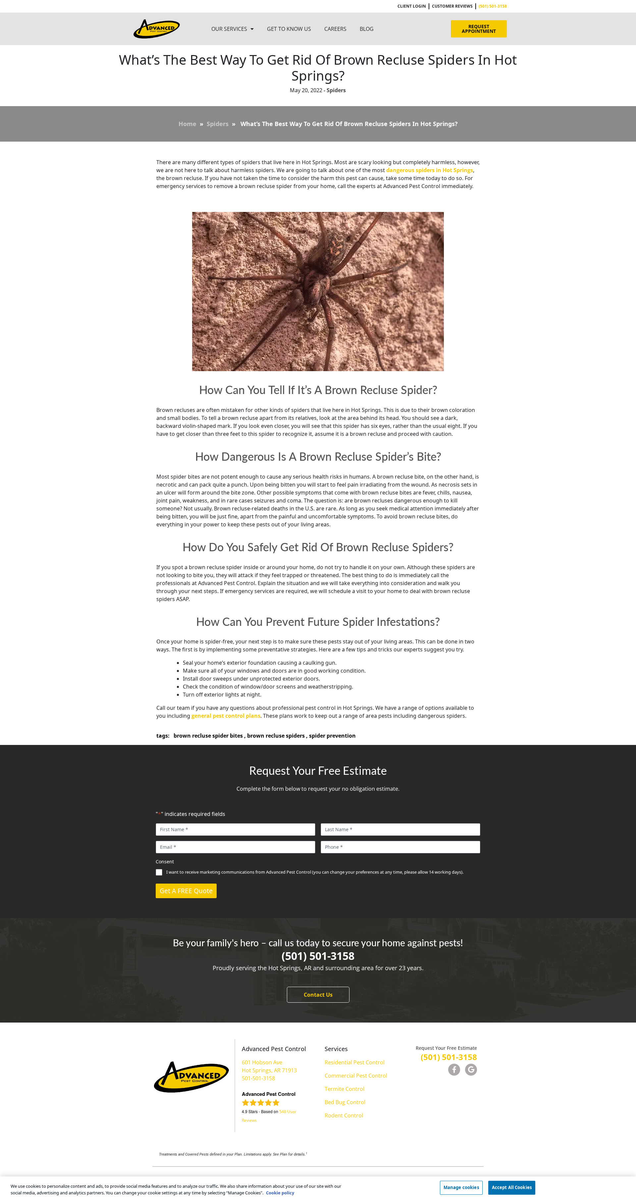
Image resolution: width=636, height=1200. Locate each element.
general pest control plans (225, 715)
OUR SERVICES (229, 29)
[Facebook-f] (454, 1070)
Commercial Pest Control (356, 1075)
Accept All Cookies (512, 1187)
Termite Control (344, 1089)
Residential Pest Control (355, 1062)
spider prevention (332, 735)
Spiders (218, 124)
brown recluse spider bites (208, 735)
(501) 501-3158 (318, 956)
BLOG (367, 29)
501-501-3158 (258, 1078)
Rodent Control (344, 1115)
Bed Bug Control (345, 1102)
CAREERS (335, 29)
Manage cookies (461, 1187)
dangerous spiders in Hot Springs (429, 170)
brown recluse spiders (276, 735)
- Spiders (334, 90)
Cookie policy (280, 1193)
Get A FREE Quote (186, 890)
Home (187, 124)
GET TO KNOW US (289, 29)
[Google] (471, 1070)
